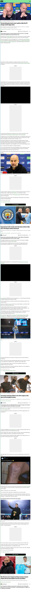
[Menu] (30, 1)
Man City (12, 21)
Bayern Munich (27, 63)
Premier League (9, 36)
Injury (6, 551)
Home (2, 21)
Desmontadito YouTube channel (12, 134)
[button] (29, 31)
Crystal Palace (13, 191)
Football (4, 21)
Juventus (15, 192)
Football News (8, 21)
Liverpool (8, 37)
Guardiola (13, 41)
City (17, 36)
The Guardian (23, 134)
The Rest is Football (26, 486)
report (10, 304)
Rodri (4, 551)
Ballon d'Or (14, 429)
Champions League (17, 194)
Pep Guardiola (5, 201)
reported (3, 298)
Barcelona (21, 63)
